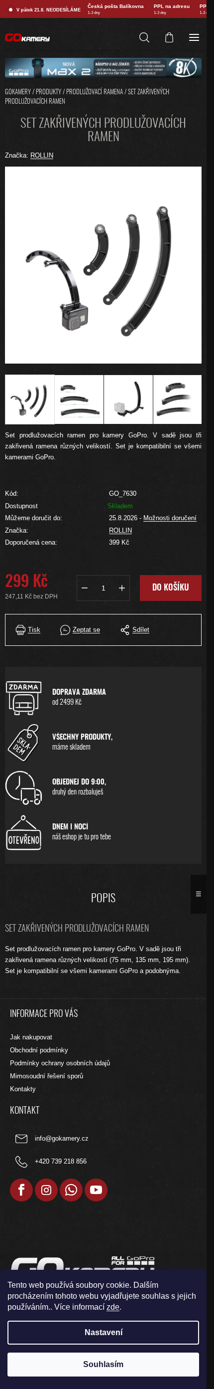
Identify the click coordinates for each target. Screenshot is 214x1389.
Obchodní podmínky (39, 1050)
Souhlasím (103, 1364)
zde (113, 1307)
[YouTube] (96, 1190)
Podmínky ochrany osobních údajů (60, 1063)
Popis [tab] (103, 898)
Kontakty (23, 1089)
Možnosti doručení (170, 518)
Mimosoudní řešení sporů (46, 1076)
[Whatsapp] (71, 1190)
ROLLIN (120, 530)
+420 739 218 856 (61, 1161)
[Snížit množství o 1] (84, 588)
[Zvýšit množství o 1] (121, 588)
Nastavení (103, 1332)
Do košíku (170, 588)
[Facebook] (21, 1190)
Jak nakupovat (31, 1037)
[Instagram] (46, 1190)
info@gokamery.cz (62, 1138)
